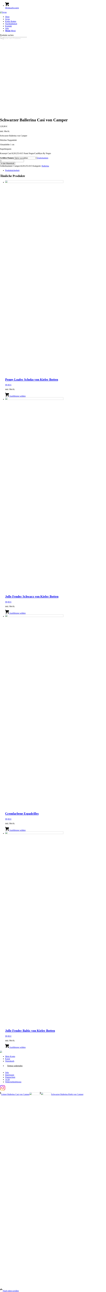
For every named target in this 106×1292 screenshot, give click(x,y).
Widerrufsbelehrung (13, 1082)
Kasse (7, 1059)
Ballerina (45, 166)
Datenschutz (10, 1077)
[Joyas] (3, 12)
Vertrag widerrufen (14, 1066)
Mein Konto (10, 1056)
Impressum (9, 1075)
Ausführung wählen (17, 396)
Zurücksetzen (42, 158)
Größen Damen (7, 158)
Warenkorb (9, 1061)
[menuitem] (55, 17)
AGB (7, 1079)
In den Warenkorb (7, 163)
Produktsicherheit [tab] (12, 170)
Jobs (7, 1072)
